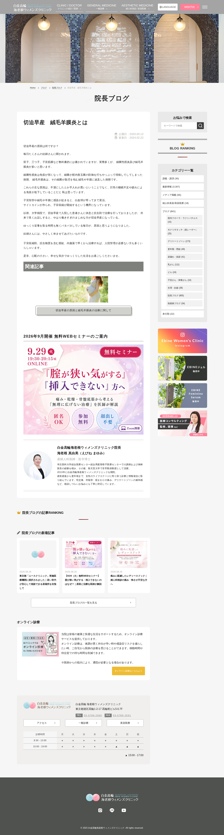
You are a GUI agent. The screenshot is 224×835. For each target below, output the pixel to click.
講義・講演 (168, 178)
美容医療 (125, 722)
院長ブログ (173, 295)
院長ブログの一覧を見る (83, 602)
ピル (170, 272)
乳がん (171, 264)
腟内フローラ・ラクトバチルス (183, 218)
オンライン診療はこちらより (128, 671)
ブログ (166, 211)
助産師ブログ (174, 303)
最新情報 (167, 186)
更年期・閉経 (174, 249)
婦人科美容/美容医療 (173, 203)
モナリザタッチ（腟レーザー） (183, 230)
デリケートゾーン (176, 241)
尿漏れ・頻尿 (174, 257)
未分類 (166, 314)
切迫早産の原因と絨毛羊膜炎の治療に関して (83, 310)
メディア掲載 (169, 195)
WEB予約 (189, 7)
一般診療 (83, 722)
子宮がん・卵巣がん (177, 280)
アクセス (42, 722)
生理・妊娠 (173, 288)
